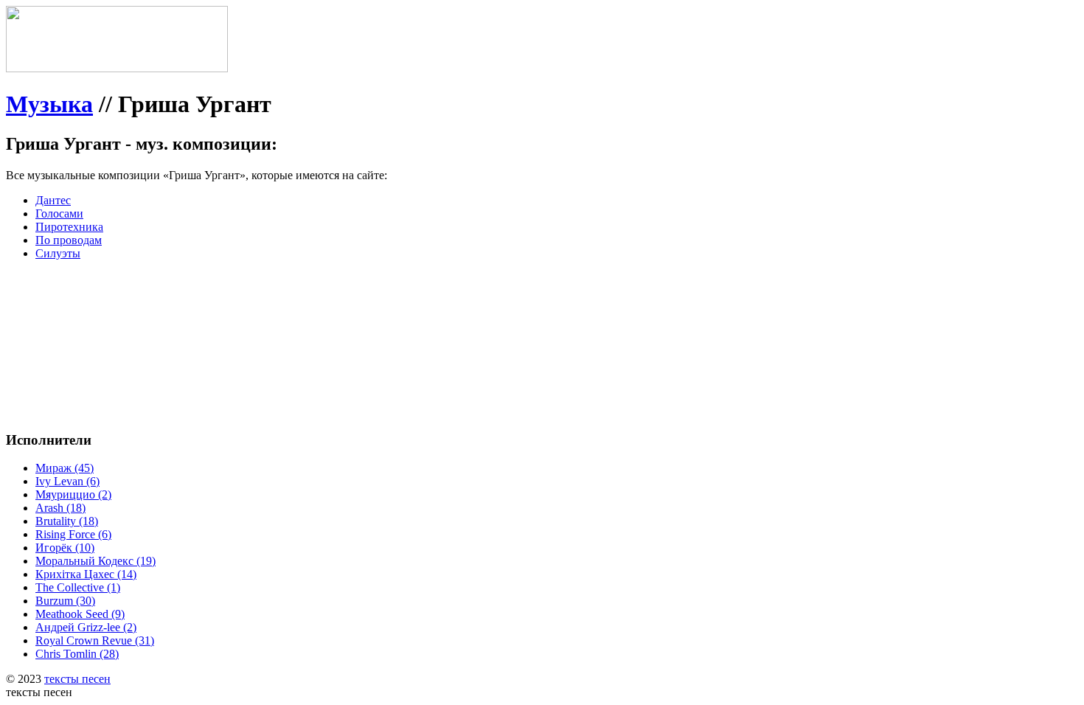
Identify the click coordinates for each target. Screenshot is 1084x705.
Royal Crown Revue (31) (94, 640)
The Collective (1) (77, 587)
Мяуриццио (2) (73, 494)
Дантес (53, 200)
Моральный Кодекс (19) (95, 561)
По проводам (68, 240)
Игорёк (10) (64, 547)
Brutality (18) (66, 521)
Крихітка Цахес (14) (85, 574)
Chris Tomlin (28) (77, 653)
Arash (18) (60, 507)
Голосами (59, 213)
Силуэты (57, 253)
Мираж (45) (64, 468)
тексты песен (77, 679)
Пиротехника (69, 226)
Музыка (49, 104)
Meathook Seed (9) (80, 614)
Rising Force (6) (73, 534)
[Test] (117, 68)
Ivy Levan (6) (67, 481)
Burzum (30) (65, 600)
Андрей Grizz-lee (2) (85, 627)
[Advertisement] (227, 305)
